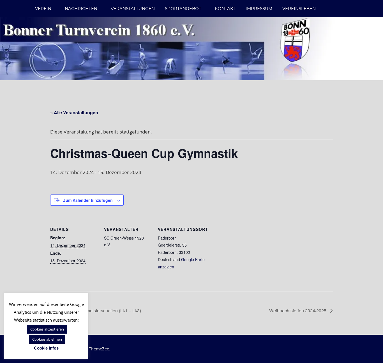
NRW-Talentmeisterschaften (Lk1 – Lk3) (101, 310)
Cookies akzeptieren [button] (47, 329)
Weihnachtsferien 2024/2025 (298, 310)
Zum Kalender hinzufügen (88, 200)
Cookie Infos (46, 348)
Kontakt (225, 8)
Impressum (259, 8)
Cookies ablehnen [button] (47, 339)
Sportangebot (183, 8)
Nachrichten (81, 8)
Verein (43, 8)
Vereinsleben (299, 8)
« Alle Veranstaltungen (74, 112)
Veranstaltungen (133, 8)
